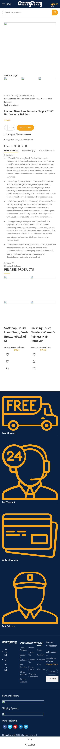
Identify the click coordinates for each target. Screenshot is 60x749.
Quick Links (40, 644)
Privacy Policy (31, 668)
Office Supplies (23, 673)
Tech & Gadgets (23, 648)
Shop (39, 650)
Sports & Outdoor (23, 657)
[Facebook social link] (12, 146)
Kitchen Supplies (23, 680)
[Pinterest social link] (19, 146)
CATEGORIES (23, 643)
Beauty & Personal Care (22, 95)
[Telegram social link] (26, 146)
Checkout (40, 669)
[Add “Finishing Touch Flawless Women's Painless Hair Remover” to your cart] (34, 361)
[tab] (11, 150)
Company (31, 643)
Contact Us (31, 660)
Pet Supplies (23, 665)
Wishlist (40, 655)
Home (7, 95)
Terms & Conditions (31, 675)
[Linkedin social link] (22, 146)
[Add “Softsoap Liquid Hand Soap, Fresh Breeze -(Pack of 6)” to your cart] (7, 361)
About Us (31, 653)
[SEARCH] (55, 12)
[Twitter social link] (15, 146)
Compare (40, 659)
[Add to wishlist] (7, 354)
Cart (39, 664)
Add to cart (25, 127)
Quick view (7, 368)
